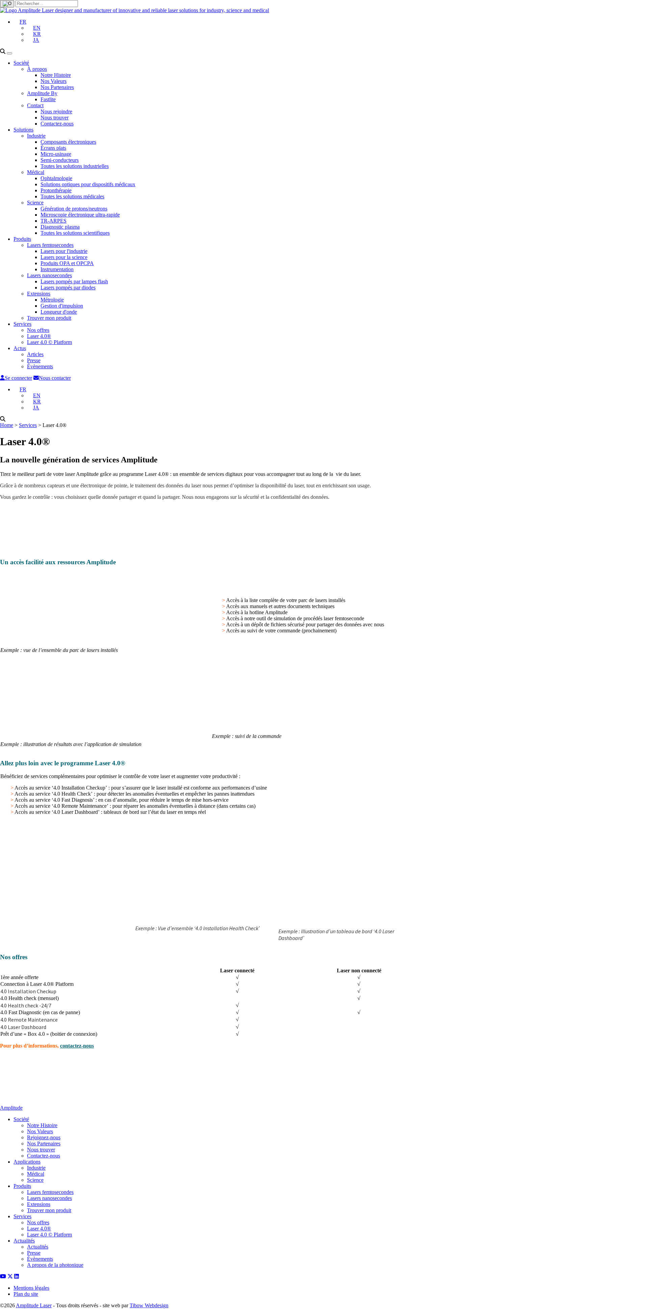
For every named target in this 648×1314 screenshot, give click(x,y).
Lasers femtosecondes (50, 245)
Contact (35, 105)
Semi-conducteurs (59, 160)
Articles (35, 354)
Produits (22, 239)
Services (22, 324)
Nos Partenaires (57, 87)
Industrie (36, 136)
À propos (37, 69)
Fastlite (48, 99)
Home (6, 425)
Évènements (40, 366)
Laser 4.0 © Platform (49, 342)
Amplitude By (42, 93)
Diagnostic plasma (60, 227)
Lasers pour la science (63, 257)
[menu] (9, 53)
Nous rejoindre (56, 111)
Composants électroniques (68, 142)
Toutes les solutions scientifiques (75, 233)
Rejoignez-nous (43, 1137)
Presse (33, 360)
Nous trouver (54, 117)
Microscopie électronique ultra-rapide (80, 215)
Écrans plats (53, 148)
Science (35, 202)
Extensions (38, 293)
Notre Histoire (55, 75)
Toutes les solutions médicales (72, 196)
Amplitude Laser (34, 1305)
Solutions (23, 130)
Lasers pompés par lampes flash (74, 281)
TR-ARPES (53, 221)
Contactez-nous (57, 123)
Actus (20, 348)
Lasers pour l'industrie (63, 251)
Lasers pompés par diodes (68, 287)
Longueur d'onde (58, 312)
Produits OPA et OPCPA (67, 263)
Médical (35, 172)
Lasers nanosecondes (49, 275)
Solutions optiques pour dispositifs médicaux (87, 184)
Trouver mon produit (49, 318)
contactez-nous (77, 1046)
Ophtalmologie (56, 178)
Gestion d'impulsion (61, 306)
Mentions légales (31, 1288)
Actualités (24, 1241)
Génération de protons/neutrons (73, 208)
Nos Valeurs (53, 81)
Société (21, 63)
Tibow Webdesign (149, 1305)
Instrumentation (57, 269)
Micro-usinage (55, 154)
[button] (20, 22)
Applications (27, 1162)
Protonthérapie (56, 190)
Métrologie (52, 300)
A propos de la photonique (55, 1265)
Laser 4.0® (39, 336)
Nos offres (38, 330)
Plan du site (26, 1294)
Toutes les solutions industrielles (74, 166)
